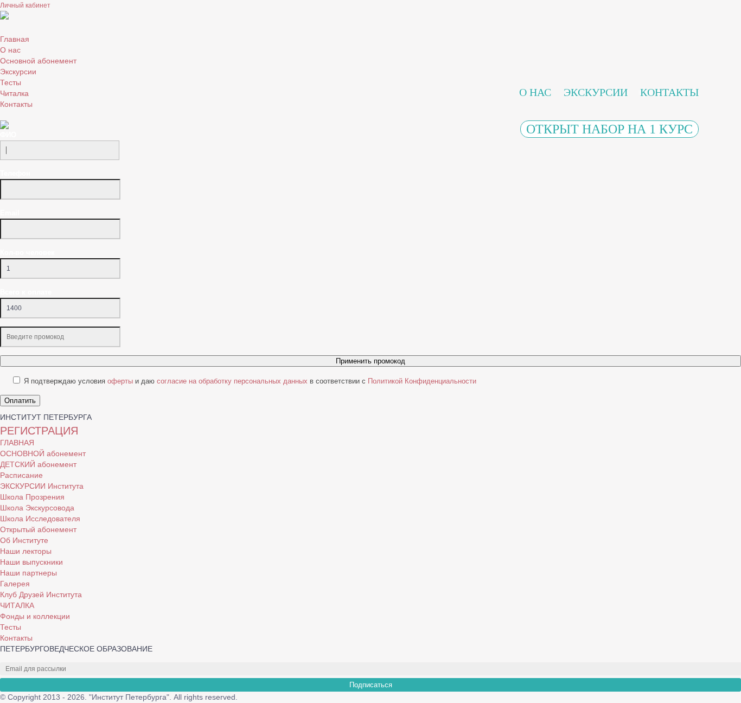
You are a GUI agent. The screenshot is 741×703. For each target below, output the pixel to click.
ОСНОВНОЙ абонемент (43, 453)
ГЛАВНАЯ (17, 442)
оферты (120, 381)
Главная (14, 39)
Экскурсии (18, 71)
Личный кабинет (25, 5)
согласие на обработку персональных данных (232, 381)
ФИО (8, 135)
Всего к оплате (26, 292)
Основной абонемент (38, 60)
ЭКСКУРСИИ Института (42, 486)
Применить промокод (370, 361)
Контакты (16, 104)
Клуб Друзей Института (41, 594)
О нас (10, 50)
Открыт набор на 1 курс (609, 129)
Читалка (14, 93)
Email (10, 213)
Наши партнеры (28, 572)
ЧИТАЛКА (17, 605)
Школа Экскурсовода (37, 507)
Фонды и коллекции (35, 616)
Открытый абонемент (38, 529)
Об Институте (24, 540)
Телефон (15, 173)
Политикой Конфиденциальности (422, 381)
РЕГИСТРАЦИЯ (39, 431)
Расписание (21, 475)
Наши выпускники (31, 562)
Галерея (15, 583)
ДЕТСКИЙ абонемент (38, 464)
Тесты (10, 82)
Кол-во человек (27, 252)
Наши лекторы (26, 551)
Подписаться (370, 685)
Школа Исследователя (40, 518)
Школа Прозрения (32, 497)
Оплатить (20, 401)
